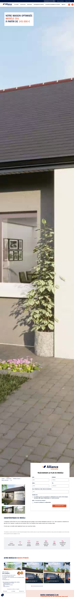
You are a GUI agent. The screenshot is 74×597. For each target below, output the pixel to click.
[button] (69, 572)
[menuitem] (16, 4)
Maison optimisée (5, 480)
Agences (63, 4)
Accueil (3, 478)
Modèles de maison (16, 478)
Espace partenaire (60, 1)
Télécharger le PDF (59, 505)
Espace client (67, 1)
